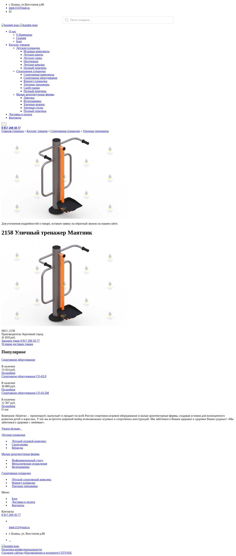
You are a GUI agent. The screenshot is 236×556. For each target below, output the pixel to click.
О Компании (24, 34)
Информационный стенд (27, 460)
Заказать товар (10, 340)
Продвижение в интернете (42, 552)
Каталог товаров (19, 44)
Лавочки (29, 97)
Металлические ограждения (29, 463)
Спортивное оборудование (40, 77)
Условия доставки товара (17, 344)
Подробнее (8, 373)
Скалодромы (20, 444)
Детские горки (33, 58)
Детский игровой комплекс (29, 441)
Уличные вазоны (34, 104)
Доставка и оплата (20, 114)
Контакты (15, 117)
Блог (19, 41)
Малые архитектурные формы (35, 94)
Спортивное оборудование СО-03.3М (25, 392)
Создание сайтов (12, 552)
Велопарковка (32, 101)
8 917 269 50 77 (11, 127)
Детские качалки (34, 64)
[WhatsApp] (10, 11)
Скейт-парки (32, 87)
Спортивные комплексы (39, 74)
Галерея (21, 38)
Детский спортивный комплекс (31, 479)
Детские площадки (28, 48)
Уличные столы (33, 107)
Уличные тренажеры (36, 84)
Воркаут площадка (23, 482)
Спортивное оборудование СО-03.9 (23, 376)
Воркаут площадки (35, 81)
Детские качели (33, 54)
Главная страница (12, 131)
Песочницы (31, 61)
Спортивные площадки (31, 71)
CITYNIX (65, 552)
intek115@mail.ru (19, 7)
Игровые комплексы (36, 51)
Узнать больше (10, 428)
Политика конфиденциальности (21, 549)
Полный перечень (35, 67)
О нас (12, 31)
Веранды (17, 447)
